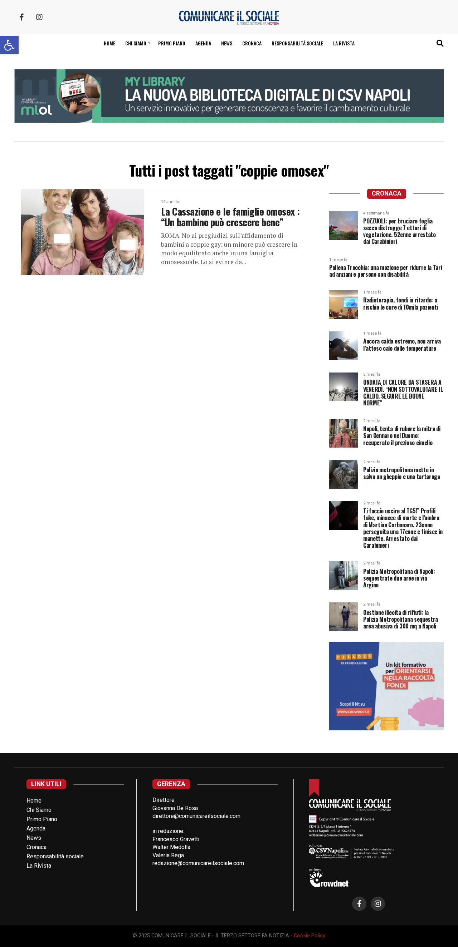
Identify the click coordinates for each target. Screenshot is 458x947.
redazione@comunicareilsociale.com (198, 863)
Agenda (203, 43)
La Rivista (344, 43)
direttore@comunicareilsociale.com (196, 816)
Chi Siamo (39, 810)
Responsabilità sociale (297, 43)
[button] (9, 45)
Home (109, 43)
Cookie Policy (309, 936)
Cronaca (252, 43)
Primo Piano (171, 43)
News (226, 43)
